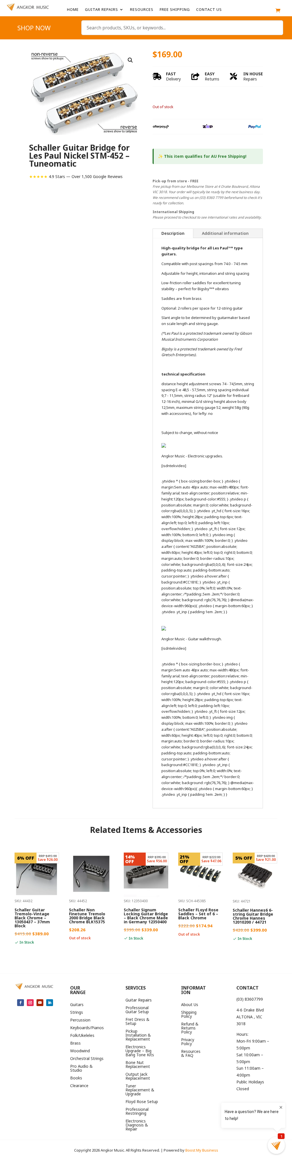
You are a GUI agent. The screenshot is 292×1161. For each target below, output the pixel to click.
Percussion (80, 1020)
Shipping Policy (188, 1014)
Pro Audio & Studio (81, 1068)
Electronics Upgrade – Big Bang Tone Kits (139, 1051)
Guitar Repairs (101, 9)
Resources (141, 9)
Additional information (225, 233)
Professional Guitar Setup (137, 1010)
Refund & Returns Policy (189, 1028)
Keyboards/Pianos (87, 1028)
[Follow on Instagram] (30, 1002)
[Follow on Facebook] (20, 1002)
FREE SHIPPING (175, 9)
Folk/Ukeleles (82, 1035)
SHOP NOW (33, 29)
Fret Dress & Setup (137, 1021)
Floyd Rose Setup (141, 1102)
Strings (76, 1012)
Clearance (79, 1086)
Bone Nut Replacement (137, 1065)
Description (172, 233)
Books (76, 1078)
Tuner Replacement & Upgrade (139, 1090)
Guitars (77, 1005)
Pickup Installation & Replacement (138, 1035)
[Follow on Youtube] (39, 1002)
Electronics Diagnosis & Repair (136, 1125)
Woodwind (80, 1051)
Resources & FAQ (190, 1053)
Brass (75, 1043)
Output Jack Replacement (137, 1076)
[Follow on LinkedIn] (49, 1002)
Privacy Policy (187, 1042)
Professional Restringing (137, 1111)
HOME (73, 9)
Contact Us (209, 9)
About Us (189, 1005)
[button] (130, 60)
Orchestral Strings (87, 1059)
